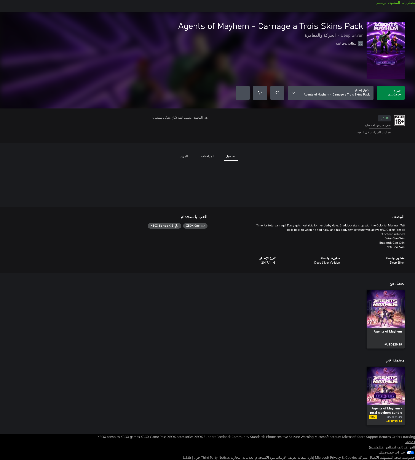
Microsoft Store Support (360, 436)
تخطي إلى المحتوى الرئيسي (395, 2)
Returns (385, 436)
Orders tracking (403, 436)
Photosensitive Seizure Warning (290, 436)
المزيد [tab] (184, 156)
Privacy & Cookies (343, 457)
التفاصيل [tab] (231, 156)
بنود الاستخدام (265, 457)
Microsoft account (327, 436)
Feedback (224, 436)
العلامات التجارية (242, 457)
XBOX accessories (180, 436)
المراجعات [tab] (207, 156)
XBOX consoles (108, 436)
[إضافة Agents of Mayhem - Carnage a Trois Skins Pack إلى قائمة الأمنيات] (277, 93)
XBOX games (130, 436)
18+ (386, 118)
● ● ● (243, 93)
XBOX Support (205, 436)
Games (410, 441)
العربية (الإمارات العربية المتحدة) (392, 447)
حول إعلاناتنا (191, 457)
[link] (386, 319)
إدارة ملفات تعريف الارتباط (295, 457)
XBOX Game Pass (153, 436)
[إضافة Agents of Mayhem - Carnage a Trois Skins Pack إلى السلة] (260, 93)
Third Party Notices (215, 457)
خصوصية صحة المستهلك (397, 457)
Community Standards (248, 436)
